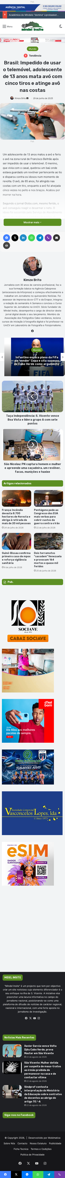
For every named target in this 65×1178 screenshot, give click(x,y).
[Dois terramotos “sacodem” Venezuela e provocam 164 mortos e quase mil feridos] (48, 541)
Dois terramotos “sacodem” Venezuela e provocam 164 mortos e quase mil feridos (48, 560)
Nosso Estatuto (38, 1143)
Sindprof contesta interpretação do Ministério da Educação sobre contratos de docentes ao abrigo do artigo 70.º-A (43, 1094)
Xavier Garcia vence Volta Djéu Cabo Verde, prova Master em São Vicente (40, 1050)
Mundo (32, 48)
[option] (32, 357)
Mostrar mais (32, 222)
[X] (30, 1018)
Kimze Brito (20, 98)
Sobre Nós (9, 1143)
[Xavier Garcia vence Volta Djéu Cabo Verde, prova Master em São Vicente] (12, 1050)
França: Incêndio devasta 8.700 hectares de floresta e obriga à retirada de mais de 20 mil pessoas (16, 517)
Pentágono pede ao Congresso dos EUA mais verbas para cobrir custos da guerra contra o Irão (47, 517)
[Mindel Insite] (32, 26)
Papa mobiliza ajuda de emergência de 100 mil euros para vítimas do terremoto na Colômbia (32, 360)
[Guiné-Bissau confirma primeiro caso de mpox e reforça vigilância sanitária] (16, 541)
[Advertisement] (32, 934)
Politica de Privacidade (32, 1154)
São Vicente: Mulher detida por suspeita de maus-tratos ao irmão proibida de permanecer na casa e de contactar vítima (42, 1070)
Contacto (22, 1143)
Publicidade (55, 1143)
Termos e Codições (41, 1149)
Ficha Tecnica (21, 1149)
